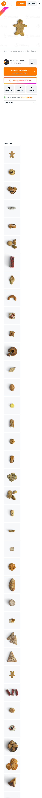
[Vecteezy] (3, 3)
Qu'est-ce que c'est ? (27, 97)
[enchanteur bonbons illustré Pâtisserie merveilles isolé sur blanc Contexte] (12, 441)
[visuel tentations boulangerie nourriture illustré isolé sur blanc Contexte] (12, 279)
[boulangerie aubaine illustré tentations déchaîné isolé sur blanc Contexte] (12, 674)
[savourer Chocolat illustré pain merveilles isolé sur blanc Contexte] (12, 620)
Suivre (33, 63)
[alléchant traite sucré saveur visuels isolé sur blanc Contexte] (12, 387)
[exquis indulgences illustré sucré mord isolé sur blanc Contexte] (12, 531)
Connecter (31, 4)
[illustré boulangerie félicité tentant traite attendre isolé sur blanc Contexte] (12, 226)
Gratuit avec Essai (20, 71)
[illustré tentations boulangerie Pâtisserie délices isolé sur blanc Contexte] (12, 566)
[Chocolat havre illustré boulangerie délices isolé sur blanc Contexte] (12, 728)
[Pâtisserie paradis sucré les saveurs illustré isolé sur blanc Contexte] (12, 584)
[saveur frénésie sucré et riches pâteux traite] (12, 369)
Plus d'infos (9, 103)
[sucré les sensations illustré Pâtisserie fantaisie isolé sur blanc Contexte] (12, 423)
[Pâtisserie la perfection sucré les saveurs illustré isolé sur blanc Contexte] (12, 513)
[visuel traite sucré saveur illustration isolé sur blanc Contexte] (12, 244)
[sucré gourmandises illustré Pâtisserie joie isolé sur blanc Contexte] (12, 495)
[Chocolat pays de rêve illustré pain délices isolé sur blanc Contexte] (12, 548)
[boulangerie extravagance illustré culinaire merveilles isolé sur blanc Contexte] (12, 764)
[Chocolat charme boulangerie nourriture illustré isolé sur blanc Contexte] (12, 692)
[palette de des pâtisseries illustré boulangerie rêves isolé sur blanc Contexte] (12, 746)
